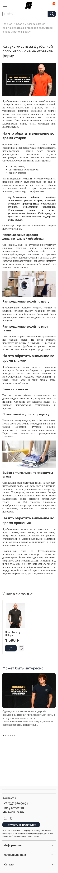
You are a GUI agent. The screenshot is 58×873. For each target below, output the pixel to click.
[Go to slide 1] (3, 735)
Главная (7, 24)
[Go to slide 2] (5, 735)
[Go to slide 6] (14, 735)
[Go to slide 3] (8, 735)
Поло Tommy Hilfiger (12, 634)
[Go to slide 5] (12, 735)
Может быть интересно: (23, 668)
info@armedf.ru (14, 808)
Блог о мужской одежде (30, 24)
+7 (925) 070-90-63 (16, 803)
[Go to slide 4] (10, 735)
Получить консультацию (21, 824)
